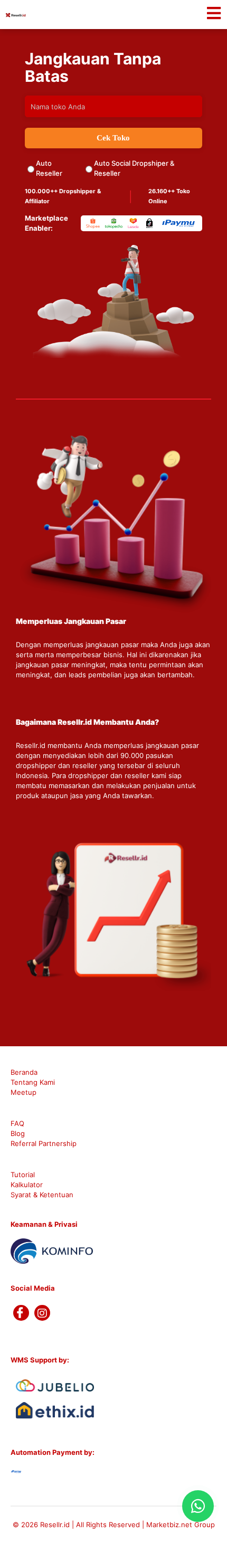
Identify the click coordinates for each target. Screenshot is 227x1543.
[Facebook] (21, 1313)
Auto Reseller (49, 168)
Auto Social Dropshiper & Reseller (134, 168)
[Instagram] (42, 1313)
